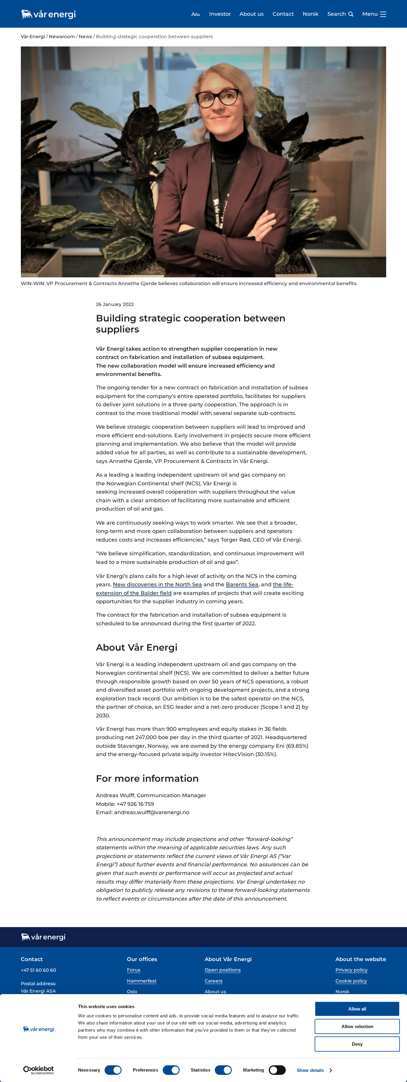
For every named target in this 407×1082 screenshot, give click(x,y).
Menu (370, 14)
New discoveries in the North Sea (157, 584)
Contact (283, 14)
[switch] (171, 1070)
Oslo (132, 991)
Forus (133, 970)
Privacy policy (351, 970)
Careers (214, 981)
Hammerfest (141, 981)
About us (252, 14)
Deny (357, 1044)
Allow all (357, 1008)
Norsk (311, 14)
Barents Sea (242, 584)
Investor (220, 14)
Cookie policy (351, 981)
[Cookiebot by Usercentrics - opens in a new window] (39, 1070)
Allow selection (357, 1026)
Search (336, 14)
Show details (310, 1070)
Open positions (223, 970)
